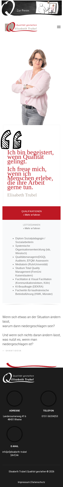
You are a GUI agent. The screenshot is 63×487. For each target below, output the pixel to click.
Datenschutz (38, 482)
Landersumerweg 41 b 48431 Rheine (14, 418)
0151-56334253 (50, 416)
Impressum (24, 482)
